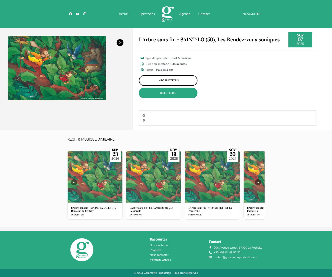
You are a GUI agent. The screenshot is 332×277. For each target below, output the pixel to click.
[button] (120, 42)
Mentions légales (160, 260)
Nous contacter (159, 255)
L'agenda (155, 250)
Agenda (184, 14)
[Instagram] (85, 14)
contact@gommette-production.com (236, 257)
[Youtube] (78, 14)
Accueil (124, 14)
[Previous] (74, 182)
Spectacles (147, 14)
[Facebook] (70, 14)
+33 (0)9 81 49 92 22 (227, 252)
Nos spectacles (159, 245)
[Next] (258, 182)
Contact (204, 14)
